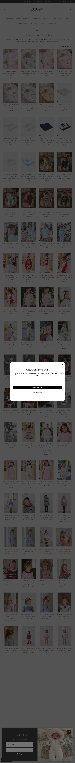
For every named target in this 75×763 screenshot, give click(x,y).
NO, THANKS (37, 393)
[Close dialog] (63, 364)
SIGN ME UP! (37, 387)
